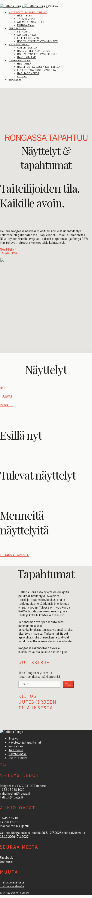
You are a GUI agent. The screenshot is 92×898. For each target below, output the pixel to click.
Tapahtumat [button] (9, 253)
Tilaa (68, 684)
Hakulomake (26, 57)
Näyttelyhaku (19, 44)
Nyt (3, 388)
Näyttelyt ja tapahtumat (28, 12)
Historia (24, 63)
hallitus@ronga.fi (11, 797)
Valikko (53, 6)
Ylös (3, 765)
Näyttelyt (24, 15)
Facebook (6, 858)
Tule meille (17, 28)
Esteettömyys (28, 38)
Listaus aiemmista (14, 555)
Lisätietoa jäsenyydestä (36, 70)
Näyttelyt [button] (8, 249)
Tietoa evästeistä (12, 886)
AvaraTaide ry (19, 60)
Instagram (7, 861)
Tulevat (6, 396)
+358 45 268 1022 (12, 790)
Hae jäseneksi (28, 73)
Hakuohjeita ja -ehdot (34, 50)
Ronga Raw (25, 25)
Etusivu (13, 739)
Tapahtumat (26, 18)
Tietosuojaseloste (12, 882)
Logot (22, 76)
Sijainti (23, 31)
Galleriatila (27, 47)
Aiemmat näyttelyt (31, 21)
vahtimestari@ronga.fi (15, 793)
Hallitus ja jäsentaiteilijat (39, 66)
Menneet (6, 405)
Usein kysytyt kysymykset (37, 41)
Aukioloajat (27, 34)
